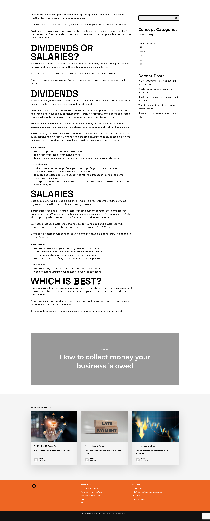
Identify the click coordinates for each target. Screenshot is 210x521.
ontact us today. (116, 311)
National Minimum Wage (44, 214)
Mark (143, 499)
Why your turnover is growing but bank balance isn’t (157, 82)
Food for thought (147, 34)
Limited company (147, 43)
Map (83, 503)
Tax (141, 60)
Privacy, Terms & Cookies (94, 513)
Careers (83, 513)
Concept (135, 499)
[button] (197, 5)
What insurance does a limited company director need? (158, 107)
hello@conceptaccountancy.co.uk (147, 492)
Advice (50, 446)
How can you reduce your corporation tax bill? (158, 115)
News (142, 51)
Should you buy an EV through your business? (155, 91)
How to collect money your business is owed (105, 359)
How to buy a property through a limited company (158, 99)
